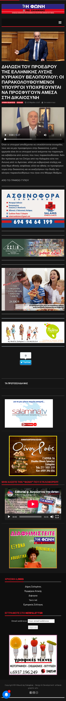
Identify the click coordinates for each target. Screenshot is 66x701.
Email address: (20, 621)
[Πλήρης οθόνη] (57, 516)
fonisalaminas (49, 102)
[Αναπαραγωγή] (9, 516)
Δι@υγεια (33, 595)
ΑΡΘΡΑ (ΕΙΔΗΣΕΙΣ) (8, 102)
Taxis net (33, 600)
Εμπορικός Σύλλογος (33, 604)
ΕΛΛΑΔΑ (20, 102)
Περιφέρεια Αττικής (33, 591)
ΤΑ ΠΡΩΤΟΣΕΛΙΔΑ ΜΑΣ (16, 383)
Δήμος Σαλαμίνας (33, 586)
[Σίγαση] (52, 516)
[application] (33, 504)
